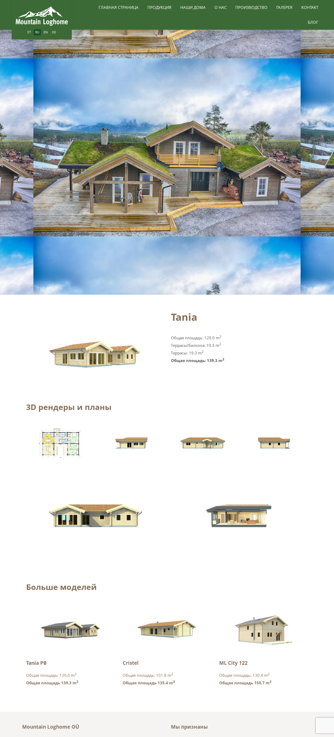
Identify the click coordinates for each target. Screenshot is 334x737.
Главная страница (119, 7)
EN (46, 32)
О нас (220, 7)
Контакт (309, 7)
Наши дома (193, 7)
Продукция (159, 7)
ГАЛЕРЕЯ (284, 7)
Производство (251, 7)
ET (29, 32)
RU (37, 32)
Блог (313, 22)
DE (54, 32)
